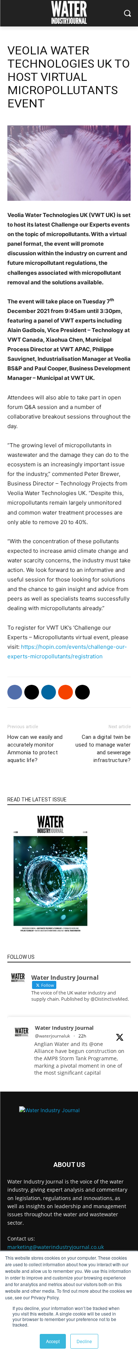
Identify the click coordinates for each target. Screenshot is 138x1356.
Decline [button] (84, 1341)
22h (82, 1036)
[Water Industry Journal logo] (69, 1122)
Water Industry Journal (64, 1027)
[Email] (82, 692)
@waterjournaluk (52, 1036)
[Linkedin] (48, 692)
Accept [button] (53, 1341)
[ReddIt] (65, 692)
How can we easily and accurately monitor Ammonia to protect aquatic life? (35, 749)
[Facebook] (14, 692)
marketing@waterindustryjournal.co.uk (55, 1246)
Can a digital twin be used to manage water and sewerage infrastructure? (103, 749)
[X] (31, 692)
